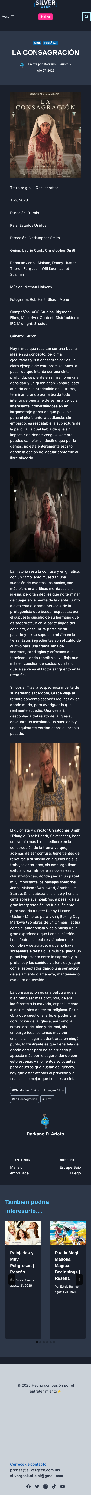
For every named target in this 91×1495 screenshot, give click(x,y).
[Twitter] (37, 1486)
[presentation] (23, 1233)
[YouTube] (62, 1486)
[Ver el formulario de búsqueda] (86, 16)
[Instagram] (45, 1486)
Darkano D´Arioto (56, 64)
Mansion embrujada (20, 1166)
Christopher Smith (25, 1090)
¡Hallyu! (45, 16)
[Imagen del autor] (22, 64)
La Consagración (24, 1099)
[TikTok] (54, 1486)
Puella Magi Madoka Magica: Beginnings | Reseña (67, 1266)
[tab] (37, 1342)
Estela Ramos (24, 1280)
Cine (37, 42)
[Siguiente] (79, 1279)
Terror (47, 1099)
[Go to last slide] (11, 1279)
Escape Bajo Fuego (70, 1166)
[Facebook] (28, 1486)
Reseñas (50, 42)
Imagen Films (54, 1090)
